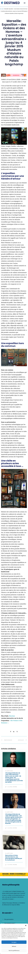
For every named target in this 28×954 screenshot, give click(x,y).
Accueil (1, 8)
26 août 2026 (9, 771)
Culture (15, 787)
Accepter (14, 942)
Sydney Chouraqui (7, 903)
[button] (26, 925)
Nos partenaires (8, 920)
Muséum (12, 716)
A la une (9, 787)
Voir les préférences (14, 950)
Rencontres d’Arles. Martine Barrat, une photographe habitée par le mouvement (13, 858)
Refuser (14, 946)
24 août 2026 (9, 812)
